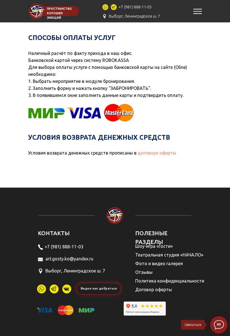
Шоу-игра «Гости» (154, 246)
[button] (98, 289)
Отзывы (144, 272)
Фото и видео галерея (159, 263)
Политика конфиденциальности (169, 280)
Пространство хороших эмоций (59, 13)
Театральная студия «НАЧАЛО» (169, 254)
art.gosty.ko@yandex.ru (69, 258)
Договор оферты (153, 289)
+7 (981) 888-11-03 (135, 7)
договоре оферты (157, 152)
